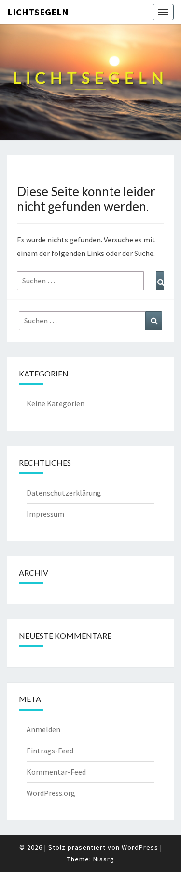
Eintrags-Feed (50, 750)
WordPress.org (51, 793)
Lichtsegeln (38, 12)
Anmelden (43, 729)
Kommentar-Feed (56, 772)
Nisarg (103, 859)
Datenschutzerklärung (64, 492)
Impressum (45, 514)
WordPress (140, 847)
